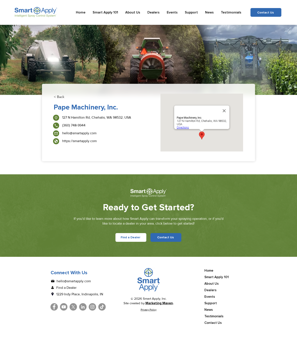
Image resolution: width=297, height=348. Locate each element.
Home (208, 270)
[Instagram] (92, 307)
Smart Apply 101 (216, 277)
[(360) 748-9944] (56, 126)
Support (210, 303)
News (208, 310)
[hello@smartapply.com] (56, 133)
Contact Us (213, 323)
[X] (73, 307)
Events (209, 297)
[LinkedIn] (83, 307)
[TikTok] (102, 307)
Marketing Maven (159, 303)
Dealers (210, 290)
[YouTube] (63, 307)
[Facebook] (54, 307)
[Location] (56, 118)
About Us (211, 284)
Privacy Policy (149, 309)
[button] (105, 12)
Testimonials (214, 316)
